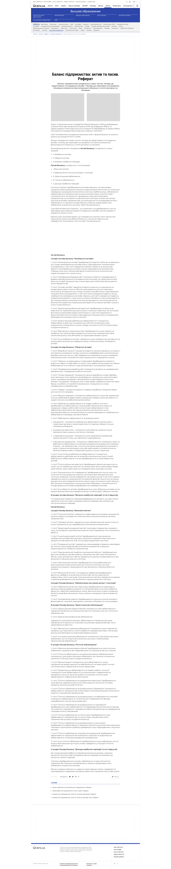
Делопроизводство (67, 26)
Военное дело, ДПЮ (109, 24)
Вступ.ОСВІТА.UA (58, 1)
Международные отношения (41, 28)
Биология (86, 24)
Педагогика (64, 28)
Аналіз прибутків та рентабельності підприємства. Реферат (72, 787)
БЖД (71, 24)
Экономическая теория (72, 30)
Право (80, 28)
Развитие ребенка (81, 1)
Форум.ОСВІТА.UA (69, 1)
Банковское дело (63, 24)
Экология (44, 30)
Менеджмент (55, 28)
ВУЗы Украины (101, 15)
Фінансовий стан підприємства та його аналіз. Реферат (71, 791)
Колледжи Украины (124, 15)
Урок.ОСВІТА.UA (37, 1)
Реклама (89, 30)
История (87, 26)
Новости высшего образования (38, 16)
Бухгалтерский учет (96, 24)
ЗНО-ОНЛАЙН (47, 1)
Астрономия (53, 24)
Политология (73, 28)
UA (137, 1)
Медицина (96, 30)
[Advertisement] (85, 53)
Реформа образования (83, 15)
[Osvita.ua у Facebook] (117, 863)
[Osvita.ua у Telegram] (114, 863)
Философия (36, 30)
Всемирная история (122, 24)
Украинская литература (126, 28)
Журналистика (79, 26)
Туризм (83, 30)
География (36, 26)
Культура (114, 26)
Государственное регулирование (50, 26)
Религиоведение (97, 28)
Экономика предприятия (56, 30)
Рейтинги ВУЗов (59, 15)
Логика (121, 26)
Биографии (78, 24)
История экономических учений (100, 26)
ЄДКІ (55, 20)
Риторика (107, 28)
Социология (115, 28)
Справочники (91, 1)
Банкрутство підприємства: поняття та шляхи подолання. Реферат (74, 794)
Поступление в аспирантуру (41, 20)
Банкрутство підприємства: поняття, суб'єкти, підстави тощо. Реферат (75, 797)
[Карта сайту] (130, 1)
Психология (87, 28)
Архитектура (44, 24)
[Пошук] (126, 1)
